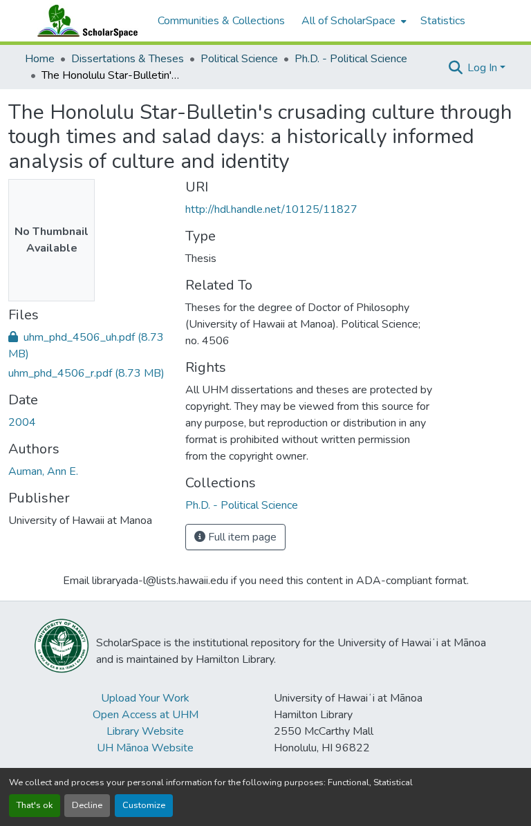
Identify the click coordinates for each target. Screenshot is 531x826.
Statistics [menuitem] (442, 20)
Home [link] (40, 58)
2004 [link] (22, 422)
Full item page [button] (241, 537)
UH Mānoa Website (145, 747)
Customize (143, 805)
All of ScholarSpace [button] (348, 20)
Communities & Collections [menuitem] (221, 20)
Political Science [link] (239, 58)
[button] (84, 20)
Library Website (145, 731)
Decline (87, 805)
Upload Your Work (145, 698)
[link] (88, 345)
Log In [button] (483, 67)
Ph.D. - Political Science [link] (351, 58)
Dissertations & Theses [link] (127, 58)
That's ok (35, 805)
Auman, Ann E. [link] (43, 471)
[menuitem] (353, 20)
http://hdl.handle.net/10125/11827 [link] (271, 209)
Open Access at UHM (145, 714)
